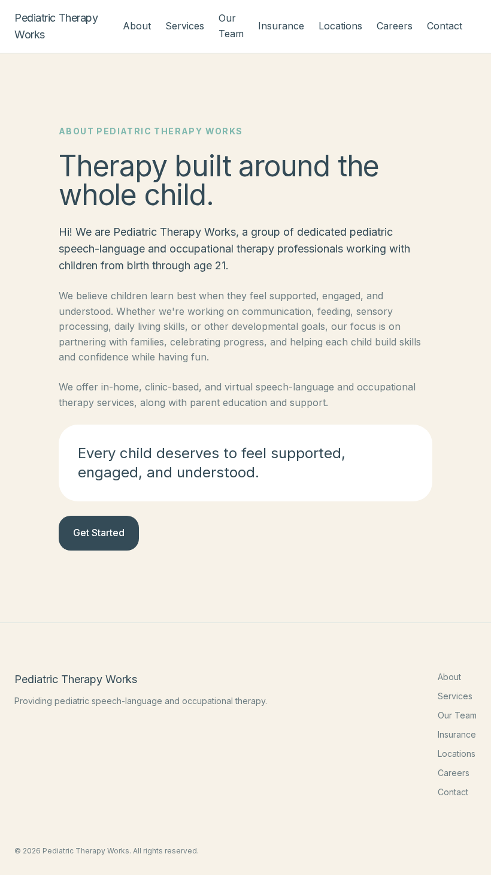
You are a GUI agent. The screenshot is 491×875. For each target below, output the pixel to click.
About (137, 26)
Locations (340, 26)
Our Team (457, 715)
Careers (395, 26)
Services (184, 26)
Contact (444, 26)
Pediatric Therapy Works (56, 26)
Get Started (99, 533)
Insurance (281, 26)
